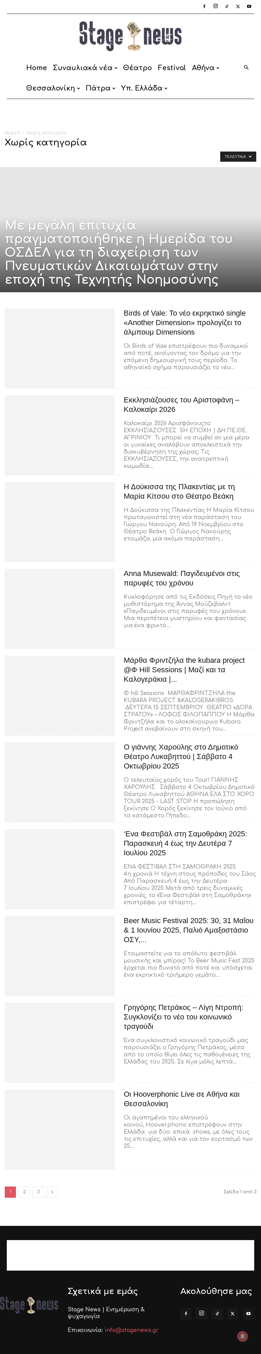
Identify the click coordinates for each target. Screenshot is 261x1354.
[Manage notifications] (242, 1336)
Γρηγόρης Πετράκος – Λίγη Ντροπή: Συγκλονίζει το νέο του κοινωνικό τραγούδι (183, 1017)
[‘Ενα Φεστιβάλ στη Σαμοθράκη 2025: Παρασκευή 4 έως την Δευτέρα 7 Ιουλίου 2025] (60, 869)
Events (37, 156)
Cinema (15, 156)
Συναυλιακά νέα (82, 68)
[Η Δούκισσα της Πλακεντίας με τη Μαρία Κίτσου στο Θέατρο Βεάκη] (60, 522)
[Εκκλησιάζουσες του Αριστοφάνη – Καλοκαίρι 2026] (60, 435)
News (78, 156)
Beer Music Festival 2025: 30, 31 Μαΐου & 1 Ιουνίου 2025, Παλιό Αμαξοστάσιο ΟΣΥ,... (189, 930)
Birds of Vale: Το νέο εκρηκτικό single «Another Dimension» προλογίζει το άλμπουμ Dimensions (185, 322)
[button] (246, 68)
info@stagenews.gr (132, 1330)
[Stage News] (130, 36)
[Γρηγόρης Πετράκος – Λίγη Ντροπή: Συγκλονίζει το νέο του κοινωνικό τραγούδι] (60, 1042)
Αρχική (12, 133)
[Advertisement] (130, 114)
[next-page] (52, 1192)
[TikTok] (227, 7)
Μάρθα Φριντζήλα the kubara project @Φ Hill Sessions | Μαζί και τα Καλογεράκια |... (184, 669)
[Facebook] (204, 7)
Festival (172, 68)
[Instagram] (215, 7)
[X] (238, 7)
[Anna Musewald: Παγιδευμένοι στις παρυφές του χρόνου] (60, 609)
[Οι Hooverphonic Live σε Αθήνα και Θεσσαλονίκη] (60, 1129)
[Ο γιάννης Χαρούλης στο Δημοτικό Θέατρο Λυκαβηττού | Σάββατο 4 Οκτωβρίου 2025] (60, 782)
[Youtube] (249, 7)
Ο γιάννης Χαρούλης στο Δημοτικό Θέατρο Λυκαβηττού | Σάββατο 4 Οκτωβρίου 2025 (181, 756)
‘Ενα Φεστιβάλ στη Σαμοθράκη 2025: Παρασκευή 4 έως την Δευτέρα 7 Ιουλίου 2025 (185, 843)
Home (36, 68)
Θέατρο (137, 68)
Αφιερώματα (125, 156)
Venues (97, 156)
